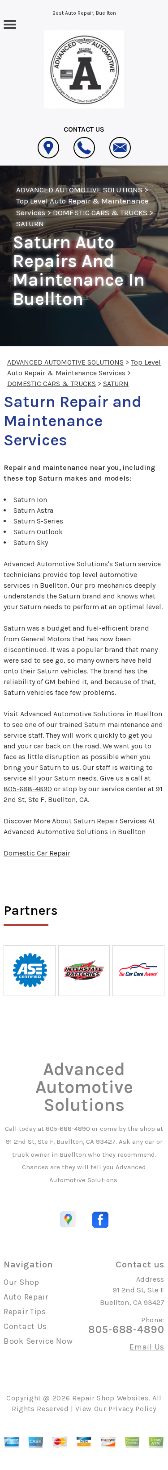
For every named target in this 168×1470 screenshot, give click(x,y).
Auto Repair (26, 1297)
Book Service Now (38, 1341)
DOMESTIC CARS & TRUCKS (100, 212)
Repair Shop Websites (110, 1398)
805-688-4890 (28, 789)
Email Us (146, 1347)
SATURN (30, 223)
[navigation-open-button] (10, 23)
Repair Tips (25, 1311)
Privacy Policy (132, 1408)
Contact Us (25, 1326)
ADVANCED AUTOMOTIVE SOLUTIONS (79, 189)
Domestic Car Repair (37, 853)
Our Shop (21, 1282)
